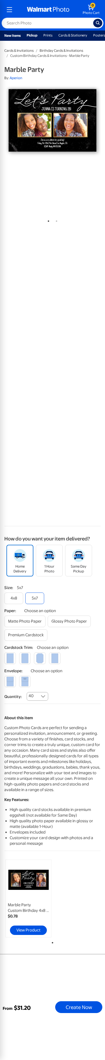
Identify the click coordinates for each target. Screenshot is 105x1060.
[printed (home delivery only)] (25, 681)
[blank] (10, 681)
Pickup (32, 35)
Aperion (16, 78)
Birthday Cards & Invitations (61, 51)
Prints (47, 35)
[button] (47, 70)
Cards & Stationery (72, 35)
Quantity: (13, 696)
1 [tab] (47, 220)
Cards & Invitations (19, 51)
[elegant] (40, 658)
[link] (28, 898)
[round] (25, 658)
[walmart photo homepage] (48, 9)
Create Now (79, 1007)
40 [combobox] (31, 695)
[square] (10, 658)
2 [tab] (55, 220)
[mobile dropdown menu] (9, 9)
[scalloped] (55, 658)
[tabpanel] (52, 120)
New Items (12, 36)
